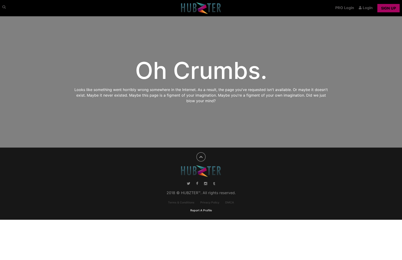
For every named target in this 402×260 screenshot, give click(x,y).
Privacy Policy (209, 202)
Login (367, 7)
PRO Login (344, 7)
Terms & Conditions (181, 202)
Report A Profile (201, 210)
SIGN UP (388, 8)
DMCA (229, 202)
